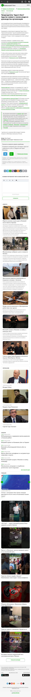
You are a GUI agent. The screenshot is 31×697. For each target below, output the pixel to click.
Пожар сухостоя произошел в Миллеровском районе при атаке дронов (15, 307)
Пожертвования (26, 672)
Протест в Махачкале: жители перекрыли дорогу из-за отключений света (14, 551)
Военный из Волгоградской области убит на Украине (13, 447)
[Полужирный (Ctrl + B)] (4, 180)
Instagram (10, 124)
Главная (3, 10)
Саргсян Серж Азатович (9, 426)
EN (4, 1)
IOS (22, 113)
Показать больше (15, 660)
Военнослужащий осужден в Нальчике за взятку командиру (14, 460)
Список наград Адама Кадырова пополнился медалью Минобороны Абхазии (15, 357)
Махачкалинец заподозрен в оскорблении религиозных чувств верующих (12, 466)
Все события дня (25, 469)
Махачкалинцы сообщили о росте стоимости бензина (15, 252)
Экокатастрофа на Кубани (23, 8)
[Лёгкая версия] (7, 1)
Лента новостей (9, 10)
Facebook (5, 124)
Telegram (6, 119)
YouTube (6, 127)
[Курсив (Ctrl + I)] (6, 180)
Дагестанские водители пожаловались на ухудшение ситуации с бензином (14, 279)
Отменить (15, 198)
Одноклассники (24, 124)
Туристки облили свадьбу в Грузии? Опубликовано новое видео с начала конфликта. (14, 576)
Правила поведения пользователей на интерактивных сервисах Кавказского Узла (15, 688)
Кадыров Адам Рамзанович (10, 407)
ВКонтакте (16, 124)
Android (19, 113)
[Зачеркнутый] (12, 180)
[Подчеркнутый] (9, 180)
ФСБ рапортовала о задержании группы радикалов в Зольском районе (15, 437)
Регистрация (15, 194)
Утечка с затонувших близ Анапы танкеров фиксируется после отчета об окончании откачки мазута (15, 494)
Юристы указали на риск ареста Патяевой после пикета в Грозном (14, 221)
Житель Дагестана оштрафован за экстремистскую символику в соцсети (15, 454)
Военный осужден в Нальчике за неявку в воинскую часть (14, 330)
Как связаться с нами (13, 672)
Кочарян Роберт (7, 387)
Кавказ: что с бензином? (8, 8)
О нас (2, 672)
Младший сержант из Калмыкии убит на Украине (15, 442)
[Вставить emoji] (16, 180)
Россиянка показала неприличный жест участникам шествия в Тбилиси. (12, 655)
